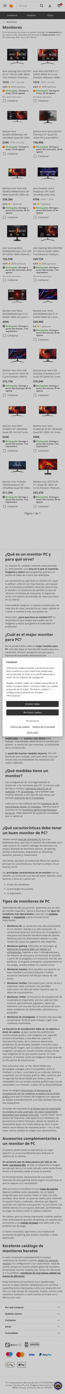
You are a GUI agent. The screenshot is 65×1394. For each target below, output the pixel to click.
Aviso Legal (32, 732)
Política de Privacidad (43, 726)
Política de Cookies (20, 726)
